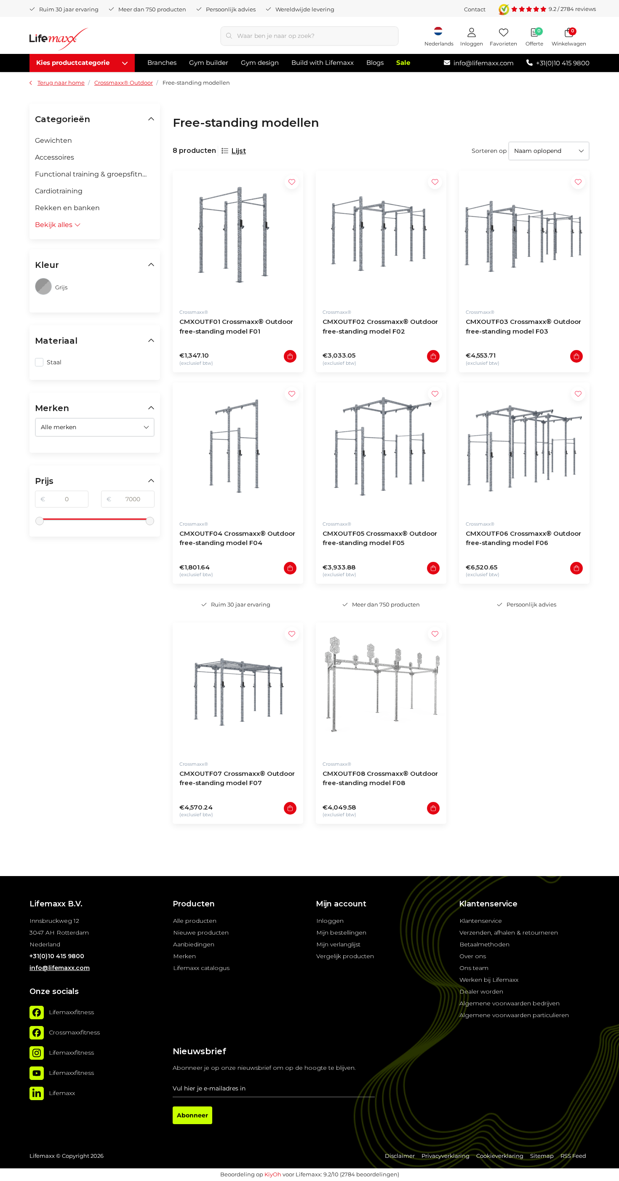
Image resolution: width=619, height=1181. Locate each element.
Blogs (375, 63)
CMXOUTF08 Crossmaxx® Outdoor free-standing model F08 (380, 778)
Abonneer (192, 1115)
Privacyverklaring (446, 1156)
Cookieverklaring (499, 1156)
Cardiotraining (59, 191)
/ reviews (572, 8)
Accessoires (54, 157)
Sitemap (542, 1156)
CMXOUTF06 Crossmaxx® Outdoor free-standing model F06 (523, 538)
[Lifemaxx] (36, 1093)
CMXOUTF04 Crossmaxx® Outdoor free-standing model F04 (237, 538)
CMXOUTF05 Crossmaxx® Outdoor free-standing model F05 (380, 538)
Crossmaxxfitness (74, 1032)
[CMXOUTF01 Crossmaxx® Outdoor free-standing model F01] (238, 236)
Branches (161, 63)
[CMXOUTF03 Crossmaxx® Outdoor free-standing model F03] (524, 236)
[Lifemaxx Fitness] (58, 41)
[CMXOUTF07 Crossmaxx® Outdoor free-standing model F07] (238, 688)
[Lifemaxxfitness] (36, 1012)
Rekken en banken (67, 208)
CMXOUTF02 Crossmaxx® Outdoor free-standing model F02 (380, 326)
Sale (403, 63)
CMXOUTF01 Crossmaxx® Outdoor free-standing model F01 (236, 326)
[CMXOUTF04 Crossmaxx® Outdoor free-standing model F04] (238, 447)
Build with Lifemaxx (322, 63)
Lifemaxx (62, 1093)
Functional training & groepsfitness (94, 174)
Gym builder (208, 63)
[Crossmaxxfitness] (36, 1032)
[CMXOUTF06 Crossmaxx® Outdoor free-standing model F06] (524, 447)
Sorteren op (489, 151)
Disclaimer (400, 1156)
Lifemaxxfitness (71, 1012)
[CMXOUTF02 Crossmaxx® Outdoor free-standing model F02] (381, 236)
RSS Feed (573, 1156)
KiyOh (272, 1174)
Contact (475, 9)
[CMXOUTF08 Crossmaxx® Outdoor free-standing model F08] (381, 688)
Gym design (260, 63)
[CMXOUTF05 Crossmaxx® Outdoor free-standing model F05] (381, 447)
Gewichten (53, 140)
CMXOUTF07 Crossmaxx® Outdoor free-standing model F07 (237, 778)
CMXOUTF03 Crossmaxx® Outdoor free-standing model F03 (523, 326)
